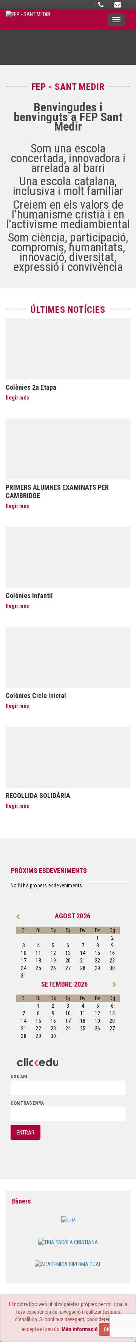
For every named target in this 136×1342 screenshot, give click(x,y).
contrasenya (27, 1103)
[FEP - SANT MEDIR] (28, 19)
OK (107, 1330)
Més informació (80, 1329)
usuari (19, 1076)
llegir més (17, 398)
